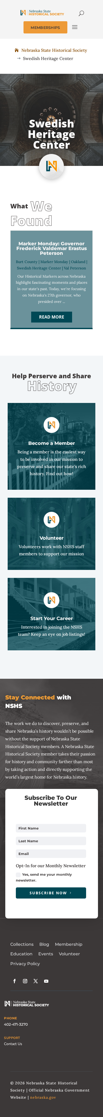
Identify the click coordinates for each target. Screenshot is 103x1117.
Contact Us (13, 1043)
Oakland (78, 261)
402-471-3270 (16, 1024)
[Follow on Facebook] (14, 981)
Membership (68, 944)
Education (21, 953)
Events (45, 953)
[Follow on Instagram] (25, 981)
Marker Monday (54, 261)
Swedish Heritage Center (39, 268)
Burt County (27, 261)
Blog (44, 944)
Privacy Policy (25, 963)
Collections (22, 944)
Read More (51, 317)
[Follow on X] (35, 981)
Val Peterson (75, 268)
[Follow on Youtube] (46, 981)
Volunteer (69, 953)
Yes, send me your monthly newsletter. (44, 877)
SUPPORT (12, 1038)
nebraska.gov (43, 1097)
